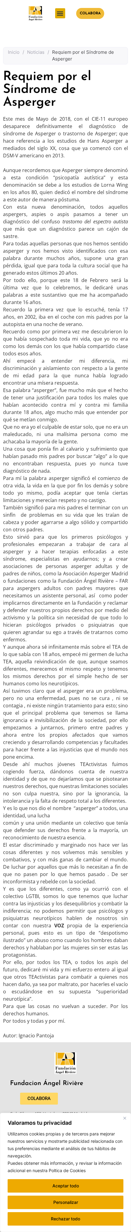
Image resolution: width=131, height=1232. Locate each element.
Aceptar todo (65, 1185)
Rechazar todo (65, 1218)
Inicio (13, 52)
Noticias (35, 52)
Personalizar (65, 1202)
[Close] (124, 1118)
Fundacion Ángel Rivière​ (46, 1083)
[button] (60, 13)
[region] (65, 1172)
